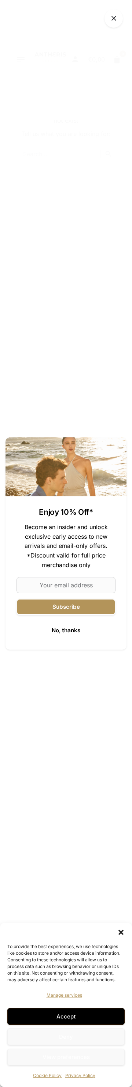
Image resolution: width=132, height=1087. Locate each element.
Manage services (64, 995)
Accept (66, 1016)
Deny (66, 1036)
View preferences (66, 1056)
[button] (121, 932)
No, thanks (66, 630)
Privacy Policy (80, 1075)
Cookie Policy (47, 1075)
